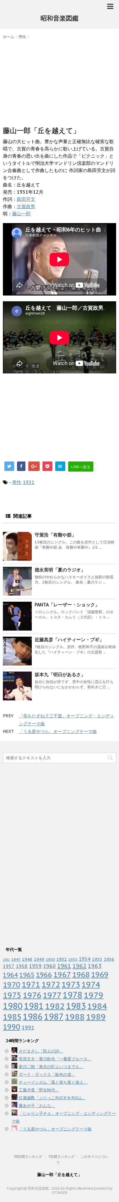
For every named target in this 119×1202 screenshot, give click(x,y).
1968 (81, 974)
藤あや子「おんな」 (37, 1105)
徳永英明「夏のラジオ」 (60, 570)
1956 (109, 959)
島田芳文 (26, 199)
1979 (93, 995)
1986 (32, 1016)
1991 (28, 1027)
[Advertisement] (59, 81)
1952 (61, 959)
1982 (55, 1006)
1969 (99, 974)
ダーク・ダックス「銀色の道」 (47, 1074)
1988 (75, 1016)
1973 (71, 984)
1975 (12, 995)
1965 (26, 975)
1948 (27, 959)
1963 (95, 965)
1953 (72, 959)
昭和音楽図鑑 (59, 18)
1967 (62, 974)
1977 (52, 995)
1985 (12, 1017)
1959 (35, 966)
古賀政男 (26, 206)
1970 (11, 984)
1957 (8, 966)
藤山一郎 (21, 213)
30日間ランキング (28, 1156)
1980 (13, 1006)
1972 (51, 984)
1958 (21, 966)
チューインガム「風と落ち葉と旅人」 (53, 1082)
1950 (50, 959)
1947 (16, 959)
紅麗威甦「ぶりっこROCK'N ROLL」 (52, 1097)
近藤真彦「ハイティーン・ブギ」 (69, 639)
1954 (84, 959)
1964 (10, 975)
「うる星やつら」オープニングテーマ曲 (58, 731)
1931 (28, 482)
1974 (90, 984)
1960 (49, 965)
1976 (32, 995)
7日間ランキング (61, 1156)
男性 (16, 482)
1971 (31, 984)
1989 (96, 1017)
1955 (97, 959)
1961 (64, 966)
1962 (79, 966)
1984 (97, 1006)
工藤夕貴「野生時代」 (39, 1090)
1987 (54, 1016)
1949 (39, 959)
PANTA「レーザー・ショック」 (67, 604)
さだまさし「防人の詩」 (41, 1051)
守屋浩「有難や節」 (55, 535)
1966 (44, 974)
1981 (34, 1006)
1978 (72, 995)
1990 (11, 1026)
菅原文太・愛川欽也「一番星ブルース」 (55, 1058)
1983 (76, 1005)
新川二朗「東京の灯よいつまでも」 (51, 1066)
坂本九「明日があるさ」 (60, 674)
